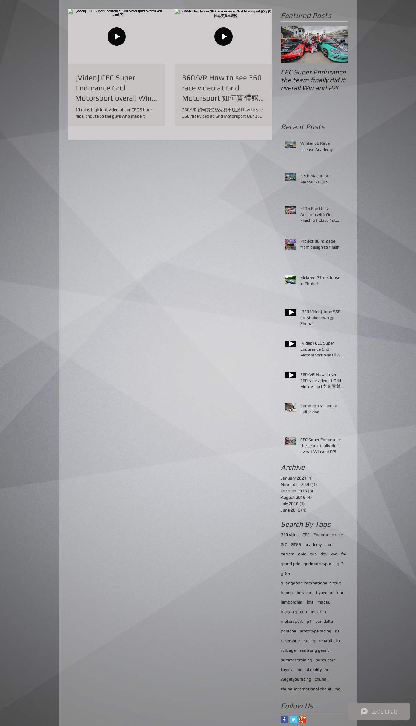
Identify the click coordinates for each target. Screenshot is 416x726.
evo (334, 553)
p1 (309, 621)
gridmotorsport (318, 563)
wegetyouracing (296, 679)
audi (329, 544)
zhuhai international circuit (306, 688)
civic (302, 553)
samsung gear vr (315, 650)
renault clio (329, 640)
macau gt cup (294, 611)
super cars (326, 659)
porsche (288, 631)
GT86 (296, 544)
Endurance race (328, 534)
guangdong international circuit (311, 582)
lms (310, 602)
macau (323, 602)
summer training (296, 659)
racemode (290, 640)
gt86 (285, 573)
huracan (304, 592)
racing (309, 640)
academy (313, 544)
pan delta (324, 621)
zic (337, 688)
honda (287, 592)
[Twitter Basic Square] (293, 719)
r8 (337, 631)
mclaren (318, 611)
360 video (290, 534)
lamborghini (292, 602)
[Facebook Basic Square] (284, 719)
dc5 (323, 553)
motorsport (292, 621)
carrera (287, 553)
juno (340, 592)
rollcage (288, 650)
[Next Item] (338, 44)
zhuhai (321, 679)
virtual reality (309, 669)
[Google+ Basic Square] (302, 719)
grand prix (290, 563)
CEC (306, 534)
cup (313, 553)
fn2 (344, 553)
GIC (284, 544)
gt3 (340, 563)
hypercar (324, 592)
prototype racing (315, 631)
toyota (287, 669)
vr (327, 669)
